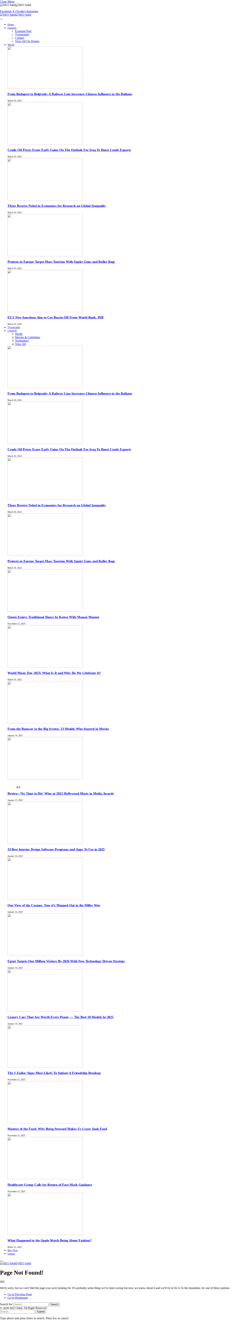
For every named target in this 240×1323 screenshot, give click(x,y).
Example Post (23, 31)
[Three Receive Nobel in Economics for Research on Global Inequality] (45, 199)
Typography (22, 34)
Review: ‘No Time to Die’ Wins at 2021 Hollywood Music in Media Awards (61, 793)
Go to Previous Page (20, 1294)
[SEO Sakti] (15, 14)
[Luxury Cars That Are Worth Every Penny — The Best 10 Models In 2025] (45, 1010)
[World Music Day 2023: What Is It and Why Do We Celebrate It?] (45, 666)
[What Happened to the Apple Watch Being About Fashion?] (45, 1234)
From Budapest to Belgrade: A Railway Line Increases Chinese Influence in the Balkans (70, 94)
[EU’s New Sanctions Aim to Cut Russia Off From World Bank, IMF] (45, 311)
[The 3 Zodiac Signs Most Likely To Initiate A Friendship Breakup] (45, 1066)
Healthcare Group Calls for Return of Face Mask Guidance (50, 1185)
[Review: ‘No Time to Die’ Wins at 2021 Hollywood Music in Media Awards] (45, 778)
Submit (41, 1311)
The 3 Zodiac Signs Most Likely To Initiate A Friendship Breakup (54, 1073)
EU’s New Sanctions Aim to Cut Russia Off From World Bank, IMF (56, 317)
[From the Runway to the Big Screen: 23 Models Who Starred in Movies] (45, 722)
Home (11, 24)
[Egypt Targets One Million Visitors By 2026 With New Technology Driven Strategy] (45, 954)
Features (12, 28)
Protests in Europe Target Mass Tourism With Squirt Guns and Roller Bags (61, 262)
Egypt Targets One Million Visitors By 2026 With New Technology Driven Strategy (66, 961)
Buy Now (13, 1250)
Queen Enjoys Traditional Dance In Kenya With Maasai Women (53, 617)
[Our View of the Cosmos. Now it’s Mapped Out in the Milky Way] (45, 898)
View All (20, 344)
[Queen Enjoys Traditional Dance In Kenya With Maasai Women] (45, 610)
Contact (19, 37)
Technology (22, 340)
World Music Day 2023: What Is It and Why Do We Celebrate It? (54, 673)
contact (11, 1253)
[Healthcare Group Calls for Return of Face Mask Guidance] (45, 1178)
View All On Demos (27, 41)
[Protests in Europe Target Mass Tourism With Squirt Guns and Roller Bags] (45, 255)
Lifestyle (12, 330)
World (11, 44)
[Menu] (1, 1261)
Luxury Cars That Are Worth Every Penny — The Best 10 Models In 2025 (60, 1017)
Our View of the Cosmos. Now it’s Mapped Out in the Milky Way (54, 905)
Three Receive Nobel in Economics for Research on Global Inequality (57, 206)
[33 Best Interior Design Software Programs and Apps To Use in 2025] (45, 842)
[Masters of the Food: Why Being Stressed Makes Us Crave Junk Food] (45, 1122)
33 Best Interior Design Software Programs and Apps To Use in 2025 (56, 849)
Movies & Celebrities (27, 337)
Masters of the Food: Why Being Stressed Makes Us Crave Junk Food (57, 1129)
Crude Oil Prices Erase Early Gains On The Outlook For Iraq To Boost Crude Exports (69, 150)
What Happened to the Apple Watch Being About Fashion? (49, 1240)
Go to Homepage (18, 1297)
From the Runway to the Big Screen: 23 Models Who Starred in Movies (58, 729)
